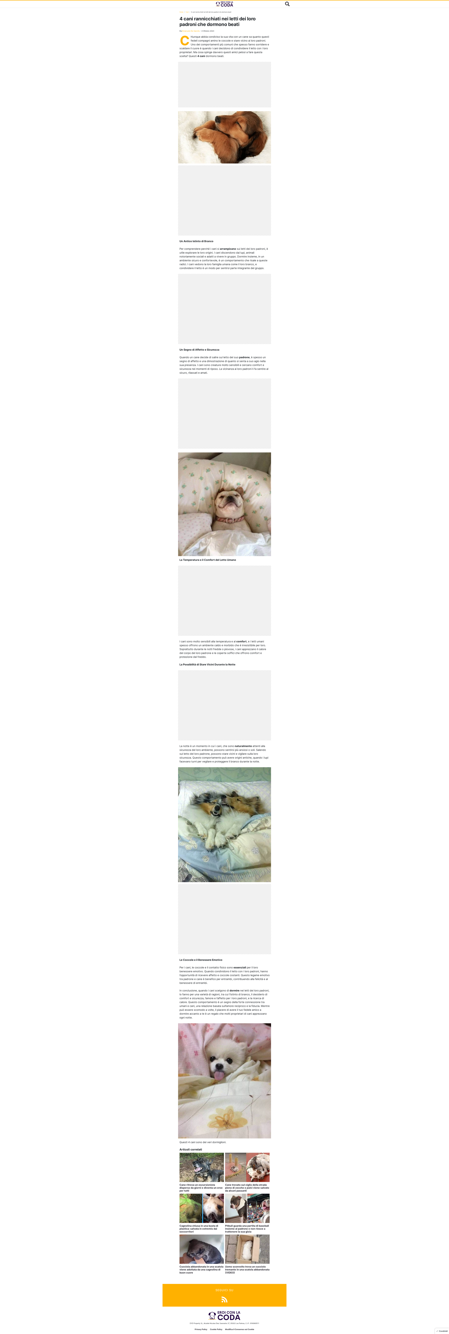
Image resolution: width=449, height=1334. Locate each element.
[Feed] (224, 1299)
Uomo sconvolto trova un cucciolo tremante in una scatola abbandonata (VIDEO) (247, 1269)
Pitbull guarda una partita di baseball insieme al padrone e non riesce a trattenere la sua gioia (247, 1228)
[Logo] (224, 4)
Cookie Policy (216, 1329)
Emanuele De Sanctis (191, 31)
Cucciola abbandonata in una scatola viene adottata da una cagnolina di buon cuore (201, 1269)
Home (181, 12)
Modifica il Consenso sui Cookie (239, 1329)
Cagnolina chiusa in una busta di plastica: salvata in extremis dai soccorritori (198, 1228)
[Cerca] (287, 4)
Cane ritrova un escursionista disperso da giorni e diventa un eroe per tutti (201, 1187)
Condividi (443, 1331)
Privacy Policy (201, 1329)
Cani (187, 12)
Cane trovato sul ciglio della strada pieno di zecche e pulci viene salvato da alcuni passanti (247, 1187)
